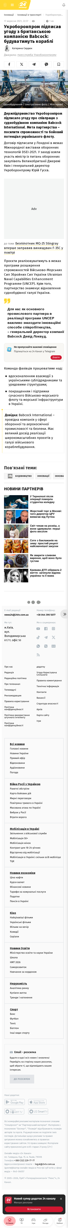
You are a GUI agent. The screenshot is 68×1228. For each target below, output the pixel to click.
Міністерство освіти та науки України (31, 952)
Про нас (8, 667)
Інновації (9, 15)
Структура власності (47, 704)
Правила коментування (49, 681)
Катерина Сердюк (22, 48)
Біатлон (14, 1028)
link (38, 629)
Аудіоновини (17, 767)
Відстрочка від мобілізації (25, 852)
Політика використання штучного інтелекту (17, 716)
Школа (14, 957)
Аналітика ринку (19, 988)
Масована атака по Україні (25, 807)
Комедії (14, 931)
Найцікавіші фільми (21, 917)
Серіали (14, 936)
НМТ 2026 (15, 962)
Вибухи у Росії (18, 812)
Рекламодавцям (12, 696)
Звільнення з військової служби (28, 833)
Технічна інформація (48, 686)
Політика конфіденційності (13, 708)
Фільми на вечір (19, 926)
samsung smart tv (38, 1111)
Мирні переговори (20, 798)
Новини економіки (22, 873)
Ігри (39, 721)
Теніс (13, 1023)
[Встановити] (34, 1204)
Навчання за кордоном (23, 971)
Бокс (12, 1013)
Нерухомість (18, 983)
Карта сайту (43, 715)
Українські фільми (20, 922)
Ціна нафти (16, 877)
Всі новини (17, 744)
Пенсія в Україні (19, 901)
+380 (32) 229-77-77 (24, 1160)
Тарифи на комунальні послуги (28, 891)
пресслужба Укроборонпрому (36, 55)
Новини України (19, 753)
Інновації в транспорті (29, 15)
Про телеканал (12, 684)
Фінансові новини (20, 886)
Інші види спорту (19, 1032)
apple (38, 1102)
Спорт (14, 1009)
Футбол (14, 1018)
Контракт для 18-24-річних (25, 847)
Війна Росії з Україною (25, 784)
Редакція (9, 673)
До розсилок (22, 1079)
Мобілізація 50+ (19, 838)
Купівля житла (18, 992)
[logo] (22, 4)
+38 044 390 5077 (46, 614)
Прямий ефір (17, 758)
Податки (15, 896)
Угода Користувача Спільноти (47, 674)
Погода (14, 772)
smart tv (14, 1111)
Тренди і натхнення (21, 997)
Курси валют (17, 882)
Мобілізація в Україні (24, 829)
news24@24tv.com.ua (16, 614)
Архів (39, 709)
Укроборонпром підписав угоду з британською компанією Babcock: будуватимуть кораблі (54, 15)
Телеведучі (10, 690)
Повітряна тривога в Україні (26, 802)
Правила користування (16, 701)
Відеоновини (17, 762)
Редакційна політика (15, 678)
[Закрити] (61, 1198)
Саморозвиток (18, 966)
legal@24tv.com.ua (45, 1164)
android (14, 1102)
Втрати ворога (18, 817)
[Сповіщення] (64, 5)
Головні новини (19, 748)
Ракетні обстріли (19, 788)
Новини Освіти (20, 948)
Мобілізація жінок (20, 842)
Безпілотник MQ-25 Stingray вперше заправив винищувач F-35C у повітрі (33, 247)
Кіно (13, 913)
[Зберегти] (59, 64)
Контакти (41, 692)
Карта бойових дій (20, 793)
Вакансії (41, 698)
